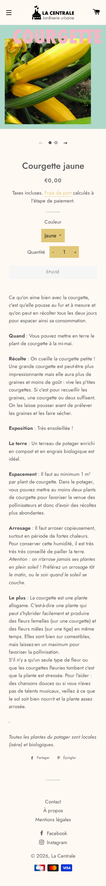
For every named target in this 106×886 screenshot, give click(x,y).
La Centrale (63, 855)
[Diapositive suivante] (65, 142)
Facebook (56, 833)
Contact (53, 801)
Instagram (56, 842)
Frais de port (58, 192)
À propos (53, 810)
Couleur (53, 221)
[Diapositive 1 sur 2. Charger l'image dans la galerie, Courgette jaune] (50, 143)
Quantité (36, 251)
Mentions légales (53, 819)
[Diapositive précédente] (40, 142)
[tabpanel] (53, 76)
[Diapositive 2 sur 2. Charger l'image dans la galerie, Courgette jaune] (56, 143)
